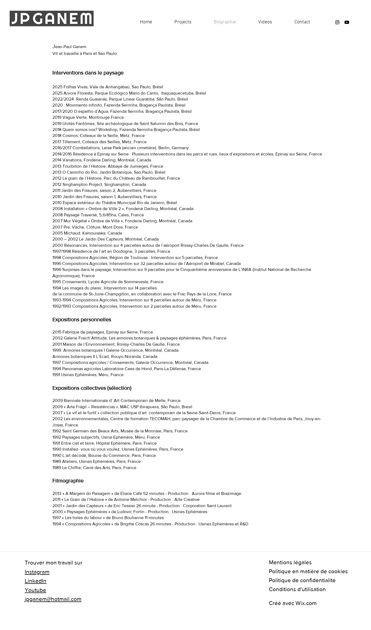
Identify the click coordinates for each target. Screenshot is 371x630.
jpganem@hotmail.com (53, 599)
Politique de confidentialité (302, 580)
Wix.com (306, 603)
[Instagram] (337, 22)
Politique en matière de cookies (309, 571)
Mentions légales (290, 562)
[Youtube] (347, 22)
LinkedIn (35, 581)
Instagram (37, 572)
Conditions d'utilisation (297, 589)
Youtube (35, 590)
